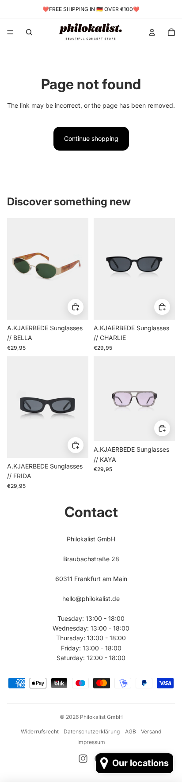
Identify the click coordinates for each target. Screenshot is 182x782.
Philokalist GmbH (101, 717)
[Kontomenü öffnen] (152, 32)
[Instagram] (83, 758)
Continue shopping (91, 138)
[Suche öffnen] (29, 32)
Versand (151, 731)
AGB (130, 731)
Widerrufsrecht (40, 731)
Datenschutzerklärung (92, 731)
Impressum (91, 742)
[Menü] (10, 32)
